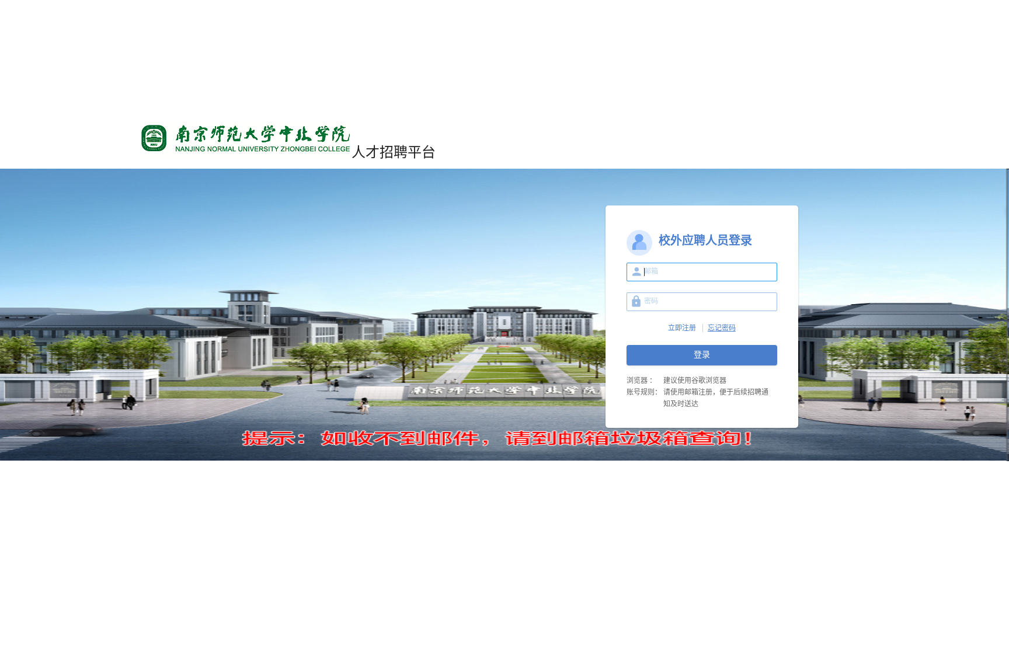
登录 (702, 354)
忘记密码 (722, 328)
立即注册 (682, 328)
